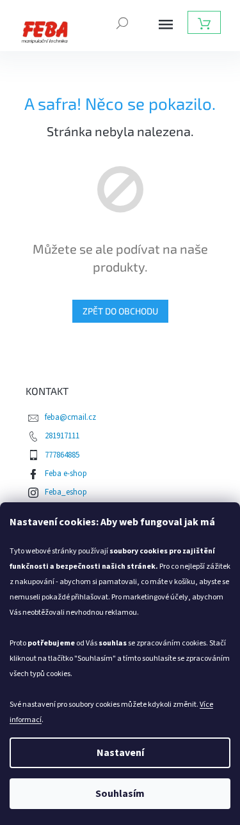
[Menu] (166, 24)
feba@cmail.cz (70, 417)
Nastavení (120, 753)
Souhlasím (120, 794)
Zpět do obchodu (120, 310)
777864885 (62, 455)
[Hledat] (122, 22)
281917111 (62, 436)
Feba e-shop (66, 473)
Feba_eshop (66, 492)
